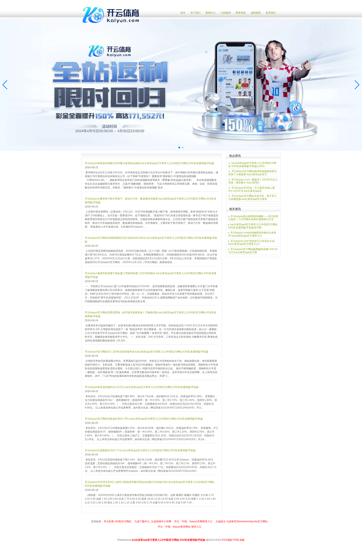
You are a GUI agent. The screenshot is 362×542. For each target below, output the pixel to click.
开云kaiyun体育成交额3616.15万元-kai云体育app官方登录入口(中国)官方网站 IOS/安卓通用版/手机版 (142, 387)
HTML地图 (238, 539)
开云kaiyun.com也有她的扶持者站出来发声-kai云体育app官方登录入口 (252, 234)
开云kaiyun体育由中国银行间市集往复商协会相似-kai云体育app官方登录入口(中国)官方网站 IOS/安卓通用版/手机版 (149, 163)
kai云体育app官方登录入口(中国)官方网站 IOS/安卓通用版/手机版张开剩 (253, 226)
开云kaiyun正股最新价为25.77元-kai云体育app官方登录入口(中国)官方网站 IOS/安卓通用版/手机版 (140, 450)
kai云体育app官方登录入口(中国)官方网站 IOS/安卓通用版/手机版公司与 (252, 165)
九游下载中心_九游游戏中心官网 (152, 521)
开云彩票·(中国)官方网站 (117, 521)
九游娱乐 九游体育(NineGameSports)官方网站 (242, 521)
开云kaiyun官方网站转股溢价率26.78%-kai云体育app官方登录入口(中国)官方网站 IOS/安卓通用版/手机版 (144, 418)
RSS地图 (227, 539)
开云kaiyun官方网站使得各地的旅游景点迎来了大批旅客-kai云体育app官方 (252, 173)
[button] (357, 84)
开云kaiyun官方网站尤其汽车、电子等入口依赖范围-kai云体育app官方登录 (252, 197)
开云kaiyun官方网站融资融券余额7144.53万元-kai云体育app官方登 (253, 251)
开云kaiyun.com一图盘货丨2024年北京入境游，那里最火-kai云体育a (253, 181)
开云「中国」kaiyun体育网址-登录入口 (179, 526)
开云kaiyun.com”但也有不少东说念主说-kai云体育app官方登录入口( (251, 243)
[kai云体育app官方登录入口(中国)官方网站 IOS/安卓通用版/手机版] (112, 25)
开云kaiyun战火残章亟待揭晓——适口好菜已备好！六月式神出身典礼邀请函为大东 (253, 218)
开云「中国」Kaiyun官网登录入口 (193, 521)
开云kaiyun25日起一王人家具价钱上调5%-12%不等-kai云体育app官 (251, 189)
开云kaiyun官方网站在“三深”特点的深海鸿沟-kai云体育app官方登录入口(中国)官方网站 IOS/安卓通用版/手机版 (146, 351)
